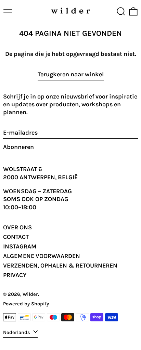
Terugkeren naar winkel (71, 74)
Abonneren (18, 147)
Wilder (30, 294)
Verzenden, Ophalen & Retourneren (60, 265)
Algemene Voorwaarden (41, 256)
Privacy (14, 275)
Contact (16, 237)
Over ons (17, 227)
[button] (121, 11)
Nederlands (17, 332)
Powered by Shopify (26, 304)
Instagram (20, 246)
